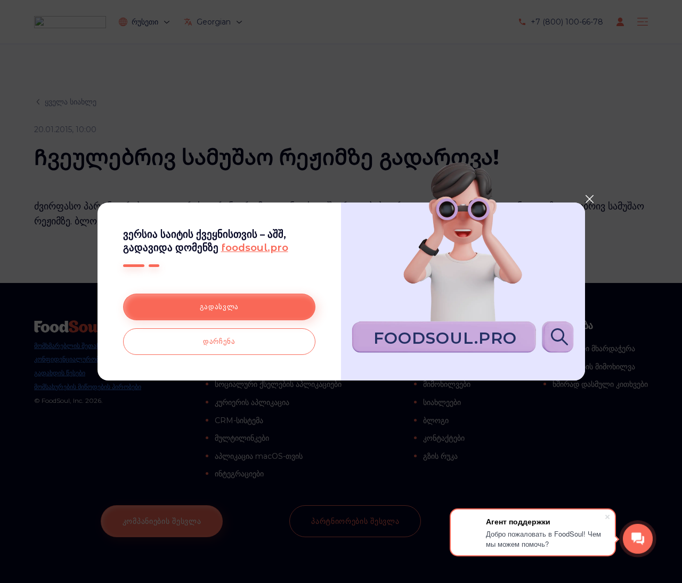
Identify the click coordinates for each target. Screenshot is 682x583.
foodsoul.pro (254, 247)
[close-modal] (590, 199)
